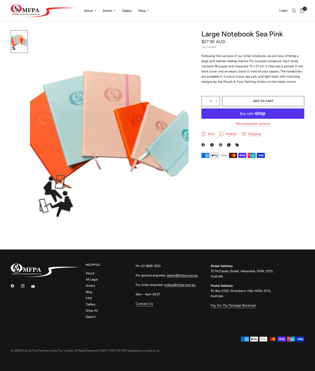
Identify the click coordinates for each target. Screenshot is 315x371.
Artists (107, 11)
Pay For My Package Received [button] (233, 305)
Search (91, 317)
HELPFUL (93, 264)
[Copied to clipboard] (237, 144)
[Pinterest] (221, 144)
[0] (301, 10)
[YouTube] (36, 286)
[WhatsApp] (229, 144)
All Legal (92, 279)
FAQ (89, 298)
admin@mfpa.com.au (182, 275)
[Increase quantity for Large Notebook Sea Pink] (216, 101)
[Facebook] (204, 144)
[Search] (294, 10)
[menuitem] (90, 10)
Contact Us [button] (144, 304)
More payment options (253, 124)
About (88, 11)
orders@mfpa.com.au (179, 285)
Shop (142, 11)
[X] (212, 144)
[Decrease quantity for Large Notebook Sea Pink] (205, 101)
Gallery (127, 11)
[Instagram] (25, 286)
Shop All (92, 310)
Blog (89, 292)
